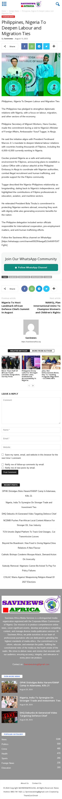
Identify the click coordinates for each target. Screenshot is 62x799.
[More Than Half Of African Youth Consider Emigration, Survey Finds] (11, 362)
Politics (5, 744)
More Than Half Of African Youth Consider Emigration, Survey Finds (11, 374)
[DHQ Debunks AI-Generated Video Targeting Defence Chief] (9, 717)
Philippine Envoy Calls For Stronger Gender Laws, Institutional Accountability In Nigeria (30, 375)
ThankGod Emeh (31, 795)
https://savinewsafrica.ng (31, 342)
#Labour (13, 277)
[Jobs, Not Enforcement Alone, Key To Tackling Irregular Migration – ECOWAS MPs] (51, 362)
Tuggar (48, 277)
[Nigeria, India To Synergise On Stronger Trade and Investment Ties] (9, 702)
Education (6, 768)
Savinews (8, 38)
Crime (4, 749)
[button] (57, 4)
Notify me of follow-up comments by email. (24, 464)
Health (4, 754)
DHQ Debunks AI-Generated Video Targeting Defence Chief (29, 514)
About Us (24, 783)
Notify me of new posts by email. (20, 468)
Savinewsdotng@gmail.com (36, 664)
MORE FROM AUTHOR (42, 351)
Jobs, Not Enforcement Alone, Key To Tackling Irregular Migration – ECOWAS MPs (50, 374)
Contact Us (36, 783)
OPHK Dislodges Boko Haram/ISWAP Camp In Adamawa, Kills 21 (39, 684)
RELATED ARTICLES (18, 351)
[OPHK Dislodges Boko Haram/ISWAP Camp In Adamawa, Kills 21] (9, 687)
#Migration (24, 277)
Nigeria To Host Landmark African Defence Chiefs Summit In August (15, 307)
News (4, 739)
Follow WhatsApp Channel (31, 267)
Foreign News (14, 11)
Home (4, 11)
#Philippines (37, 277)
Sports (5, 758)
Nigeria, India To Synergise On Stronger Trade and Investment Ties (40, 699)
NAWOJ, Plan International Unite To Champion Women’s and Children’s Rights (47, 307)
